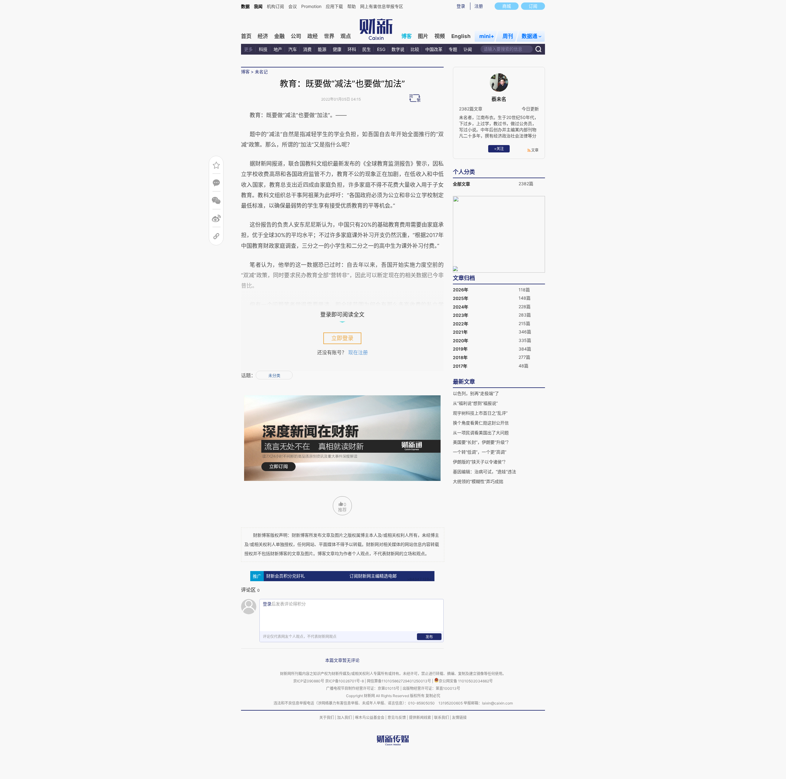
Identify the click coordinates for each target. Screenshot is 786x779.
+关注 (499, 148)
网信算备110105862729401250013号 (399, 681)
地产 (278, 49)
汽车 (292, 49)
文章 (535, 150)
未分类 (274, 375)
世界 (329, 36)
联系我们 (441, 717)
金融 (279, 36)
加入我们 (344, 717)
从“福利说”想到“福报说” (475, 403)
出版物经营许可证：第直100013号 (431, 688)
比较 (415, 49)
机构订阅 (275, 6)
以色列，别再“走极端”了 (476, 393)
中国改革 (433, 49)
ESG (381, 49)
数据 (245, 6)
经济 (263, 36)
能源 (323, 49)
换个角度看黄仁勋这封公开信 (481, 422)
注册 (478, 6)
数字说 (397, 49)
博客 (406, 36)
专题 (453, 49)
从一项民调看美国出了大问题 (481, 432)
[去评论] (216, 183)
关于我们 (326, 717)
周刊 (508, 36)
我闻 (258, 6)
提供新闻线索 (420, 717)
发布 (429, 637)
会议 (292, 6)
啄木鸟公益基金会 (370, 717)
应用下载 (334, 6)
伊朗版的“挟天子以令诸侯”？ (480, 461)
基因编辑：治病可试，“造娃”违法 (484, 471)
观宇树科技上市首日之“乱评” (480, 413)
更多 (248, 49)
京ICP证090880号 (308, 681)
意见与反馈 (396, 717)
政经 (312, 36)
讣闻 (467, 49)
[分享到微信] (216, 201)
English (461, 36)
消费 (307, 49)
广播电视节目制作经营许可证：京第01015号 (362, 688)
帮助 (351, 6)
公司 (296, 36)
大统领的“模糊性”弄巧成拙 (478, 481)
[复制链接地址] (216, 236)
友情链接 (459, 717)
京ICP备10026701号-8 (345, 681)
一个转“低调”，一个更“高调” (479, 452)
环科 (352, 49)
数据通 (529, 36)
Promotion (311, 6)
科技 (263, 49)
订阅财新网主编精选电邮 (373, 576)
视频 (439, 36)
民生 (366, 49)
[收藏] (216, 165)
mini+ (486, 36)
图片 (423, 36)
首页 (246, 36)
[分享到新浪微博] (216, 218)
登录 (461, 6)
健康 (337, 49)
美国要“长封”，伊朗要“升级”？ (482, 442)
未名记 (261, 71)
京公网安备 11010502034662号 (466, 681)
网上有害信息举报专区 (381, 6)
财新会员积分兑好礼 (285, 576)
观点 (345, 36)
